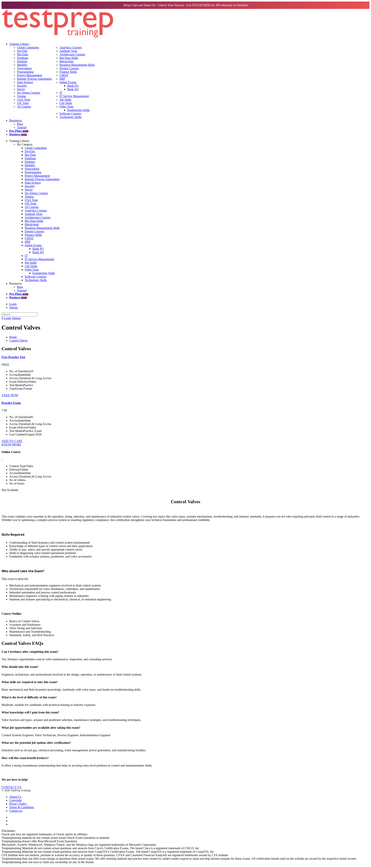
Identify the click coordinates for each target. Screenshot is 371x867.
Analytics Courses (71, 47)
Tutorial (21, 127)
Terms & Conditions (21, 807)
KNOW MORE (11, 444)
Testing (21, 96)
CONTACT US (11, 787)
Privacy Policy (18, 803)
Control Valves (18, 340)
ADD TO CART (12, 441)
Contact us (15, 810)
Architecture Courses (72, 54)
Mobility (22, 64)
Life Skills (66, 103)
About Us (15, 796)
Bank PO (73, 85)
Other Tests (66, 106)
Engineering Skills (78, 110)
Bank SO (73, 89)
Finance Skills (68, 71)
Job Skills (65, 99)
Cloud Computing (28, 47)
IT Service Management (74, 96)
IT (61, 92)
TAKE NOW (10, 395)
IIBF (62, 78)
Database (22, 58)
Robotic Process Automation (34, 78)
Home (13, 337)
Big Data (22, 54)
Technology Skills (71, 117)
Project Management (29, 75)
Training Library (19, 44)
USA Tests (23, 99)
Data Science (25, 82)
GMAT (64, 75)
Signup (13, 307)
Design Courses (69, 68)
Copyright (15, 800)
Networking (24, 68)
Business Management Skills (77, 64)
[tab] (185, 652)
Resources (15, 120)
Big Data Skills (69, 58)
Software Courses (70, 113)
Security (22, 85)
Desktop (22, 61)
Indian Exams (68, 82)
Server (21, 89)
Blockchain (66, 61)
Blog (20, 124)
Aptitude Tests (68, 51)
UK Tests (23, 103)
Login (13, 304)
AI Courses (24, 106)
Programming (25, 71)
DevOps (22, 51)
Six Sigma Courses (28, 92)
